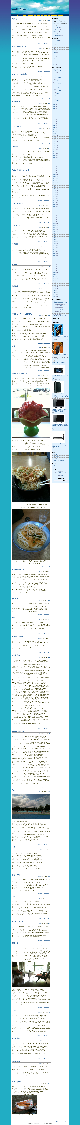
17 (41, 15)
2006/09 (54, 253)
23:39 (49, 315)
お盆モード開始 (17, 636)
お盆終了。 (16, 599)
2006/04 (54, 264)
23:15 (49, 1063)
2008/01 (54, 221)
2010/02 (54, 170)
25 (52, 15)
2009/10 (54, 178)
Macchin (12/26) (57, 70)
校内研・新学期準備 (19, 46)
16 (39, 15)
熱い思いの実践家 (56, 35)
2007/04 (54, 239)
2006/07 (54, 257)
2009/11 (54, 176)
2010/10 (54, 153)
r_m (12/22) (56, 80)
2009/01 (54, 196)
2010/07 (54, 159)
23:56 (49, 849)
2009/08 (54, 182)
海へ (13, 896)
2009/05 (54, 188)
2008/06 (54, 211)
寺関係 (39, 266)
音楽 (53, 60)
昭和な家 (15, 943)
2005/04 (54, 288)
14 (37, 15)
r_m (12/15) (56, 93)
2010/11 (54, 151)
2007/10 (54, 227)
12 (34, 15)
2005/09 (54, 278)
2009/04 (54, 190)
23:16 (49, 619)
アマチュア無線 (56, 40)
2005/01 (54, 294)
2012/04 (54, 125)
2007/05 (54, 237)
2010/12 (54, 149)
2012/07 (54, 119)
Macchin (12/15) (57, 97)
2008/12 (54, 198)
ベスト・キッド (17, 203)
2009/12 (54, 174)
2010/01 (54, 172)
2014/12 (54, 104)
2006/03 (54, 266)
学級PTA (15, 147)
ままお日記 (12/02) (58, 305)
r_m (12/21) (56, 87)
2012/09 (54, 115)
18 (42, 15)
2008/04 (54, 215)
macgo (54, 465)
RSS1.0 (60, 472)
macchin (54, 467)
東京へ (14, 790)
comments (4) (40, 566)
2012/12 (54, 110)
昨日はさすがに (56, 27)
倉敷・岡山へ (16, 875)
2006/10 (54, 251)
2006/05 (54, 262)
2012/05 (54, 123)
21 (47, 15)
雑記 (40, 103)
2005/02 (54, 292)
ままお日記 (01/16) (58, 312)
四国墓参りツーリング (20, 373)
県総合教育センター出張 (20, 170)
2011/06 (54, 137)
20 (45, 15)
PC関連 (39, 246)
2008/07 (54, 208)
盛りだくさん (16, 1038)
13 (35, 15)
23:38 (49, 791)
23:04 (49, 103)
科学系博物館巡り (18, 731)
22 (48, 15)
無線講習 (15, 244)
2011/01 (54, 147)
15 (38, 15)
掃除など (15, 847)
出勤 (13, 346)
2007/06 (54, 235)
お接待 (14, 264)
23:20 (49, 48)
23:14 (49, 148)
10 (31, 15)
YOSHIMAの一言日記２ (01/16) (60, 315)
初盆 (13, 617)
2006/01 (54, 270)
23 (49, 15)
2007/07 (54, 233)
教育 (40, 20)
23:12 (49, 375)
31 (61, 15)
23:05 (49, 600)
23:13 (49, 638)
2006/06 (54, 260)
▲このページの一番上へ (61, 1121)
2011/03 (54, 143)
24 (51, 15)
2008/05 (54, 213)
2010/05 (54, 164)
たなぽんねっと (56, 456)
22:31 (49, 1083)
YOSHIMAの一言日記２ (57, 454)
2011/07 (54, 135)
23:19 (49, 657)
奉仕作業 (15, 286)
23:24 (49, 347)
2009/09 (54, 180)
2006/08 (54, 255)
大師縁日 (54, 31)
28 (56, 15)
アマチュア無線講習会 (20, 74)
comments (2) (40, 71)
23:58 (49, 205)
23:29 (49, 128)
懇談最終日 (16, 1061)
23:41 (49, 227)
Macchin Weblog (19, 9)
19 (44, 15)
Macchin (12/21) (57, 83)
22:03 (49, 923)
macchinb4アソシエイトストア (59, 460)
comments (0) (40, 43)
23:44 (49, 171)
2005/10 (54, 276)
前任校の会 (16, 102)
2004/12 (54, 296)
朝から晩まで (55, 29)
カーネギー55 (17, 1082)
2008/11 (54, 200)
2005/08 (54, 280)
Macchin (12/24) (57, 77)
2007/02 (54, 243)
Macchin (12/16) (57, 90)
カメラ (54, 46)
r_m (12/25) (56, 73)
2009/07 (54, 184)
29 (58, 15)
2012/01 (54, 131)
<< (17, 15)
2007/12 (54, 223)
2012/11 (54, 112)
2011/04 (54, 141)
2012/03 (54, 127)
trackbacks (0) (47, 43)
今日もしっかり (17, 921)
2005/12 (54, 272)
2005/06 (54, 284)
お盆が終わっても (18, 569)
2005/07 (54, 282)
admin (57, 472)
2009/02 (54, 194)
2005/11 (54, 274)
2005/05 (54, 286)
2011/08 (54, 133)
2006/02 (54, 268)
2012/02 (54, 129)
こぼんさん (16, 1010)
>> (62, 15)
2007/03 (54, 241)
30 (59, 15)
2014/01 (54, 106)
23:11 (49, 876)
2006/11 (54, 249)
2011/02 (54, 145)
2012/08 (54, 117)
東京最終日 (16, 655)
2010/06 (54, 161)
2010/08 (54, 157)
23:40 (49, 288)
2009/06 (54, 186)
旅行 (40, 657)
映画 (40, 205)
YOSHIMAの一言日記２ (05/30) (60, 302)
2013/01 (54, 108)
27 (55, 15)
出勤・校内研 (16, 126)
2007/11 (54, 225)
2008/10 (54, 202)
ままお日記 (55, 458)
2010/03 (54, 168)
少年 (53, 33)
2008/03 (54, 217)
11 (32, 15)
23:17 (49, 571)
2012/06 (54, 121)
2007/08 (54, 231)
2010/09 (54, 155)
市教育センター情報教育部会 (22, 314)
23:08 (49, 246)
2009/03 (54, 192)
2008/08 (54, 206)
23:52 (49, 20)
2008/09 (54, 204)
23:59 (49, 266)
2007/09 (54, 229)
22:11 (49, 898)
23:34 (49, 733)
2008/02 (54, 219)
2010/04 (54, 166)
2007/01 (54, 245)
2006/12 (54, 247)
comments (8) (40, 261)
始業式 (14, 19)
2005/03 (54, 290)
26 (54, 15)
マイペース (16, 225)
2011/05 (54, 139)
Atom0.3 (64, 472)
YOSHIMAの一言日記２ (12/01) (60, 309)
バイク (39, 375)
